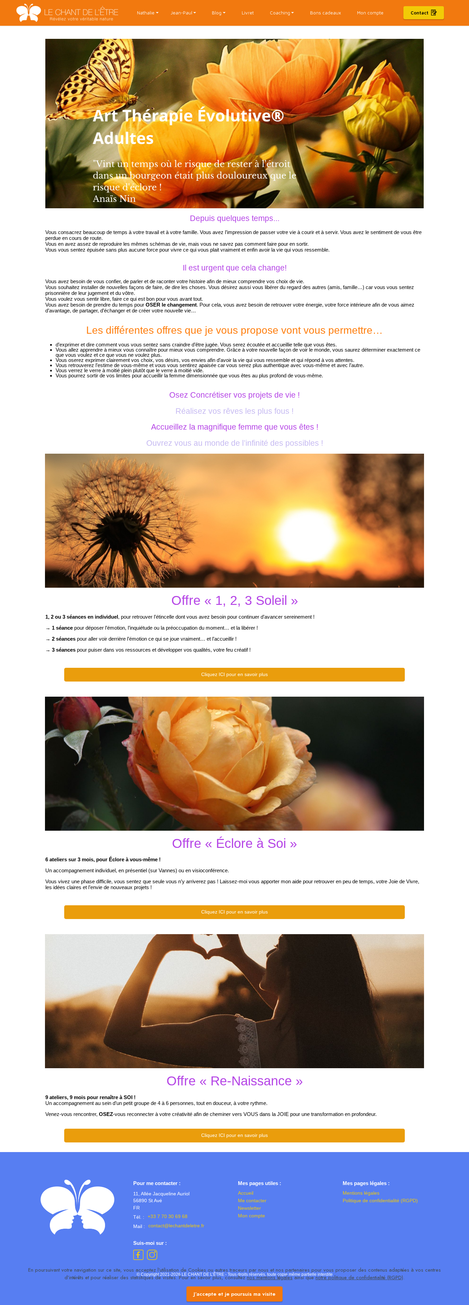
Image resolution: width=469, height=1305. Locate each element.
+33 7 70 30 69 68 (167, 1216)
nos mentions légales (270, 1277)
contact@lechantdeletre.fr (176, 1225)
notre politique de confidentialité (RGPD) (359, 1277)
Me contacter (252, 1200)
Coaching (280, 12)
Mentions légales (361, 1193)
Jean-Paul (181, 12)
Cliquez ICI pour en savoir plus (234, 674)
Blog (216, 12)
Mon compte (370, 12)
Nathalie (146, 12)
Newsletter (249, 1208)
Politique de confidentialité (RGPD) (380, 1200)
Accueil (245, 1193)
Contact (419, 12)
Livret (248, 12)
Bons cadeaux (325, 12)
